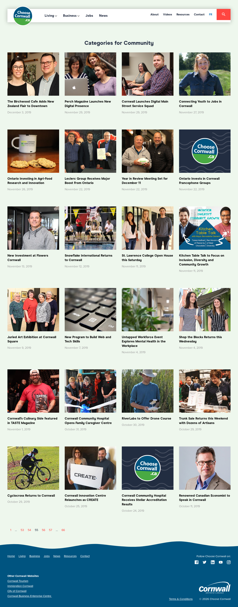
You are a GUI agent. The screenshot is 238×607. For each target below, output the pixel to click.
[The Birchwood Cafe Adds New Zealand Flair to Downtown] (33, 74)
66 (63, 530)
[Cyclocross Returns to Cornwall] (33, 468)
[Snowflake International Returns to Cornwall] (90, 228)
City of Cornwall (16, 591)
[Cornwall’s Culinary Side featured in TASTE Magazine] (33, 391)
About (154, 14)
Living (49, 16)
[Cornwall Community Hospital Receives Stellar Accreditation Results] (147, 468)
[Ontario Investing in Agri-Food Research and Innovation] (33, 151)
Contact (199, 14)
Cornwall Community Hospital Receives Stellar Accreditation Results (144, 500)
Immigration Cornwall (20, 586)
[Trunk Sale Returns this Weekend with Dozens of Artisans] (205, 391)
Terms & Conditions (181, 599)
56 (43, 530)
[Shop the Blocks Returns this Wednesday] (205, 309)
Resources (182, 14)
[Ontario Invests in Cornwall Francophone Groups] (205, 151)
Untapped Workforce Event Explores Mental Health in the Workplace (144, 341)
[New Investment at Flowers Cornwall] (33, 228)
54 (29, 530)
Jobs (89, 16)
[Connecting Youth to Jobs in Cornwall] (205, 74)
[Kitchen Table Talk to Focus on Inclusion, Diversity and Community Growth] (205, 228)
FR (210, 14)
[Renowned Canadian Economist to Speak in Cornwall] (205, 468)
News (103, 16)
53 (22, 530)
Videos (167, 14)
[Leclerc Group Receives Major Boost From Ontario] (90, 151)
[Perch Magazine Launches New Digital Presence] (90, 74)
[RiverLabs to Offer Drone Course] (147, 391)
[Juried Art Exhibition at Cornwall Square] (33, 309)
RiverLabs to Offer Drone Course (146, 418)
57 (50, 530)
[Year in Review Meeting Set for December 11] (147, 151)
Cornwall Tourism (17, 581)
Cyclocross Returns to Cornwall (31, 496)
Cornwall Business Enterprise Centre (29, 596)
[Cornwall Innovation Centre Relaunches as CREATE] (90, 468)
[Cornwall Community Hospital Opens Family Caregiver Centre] (90, 391)
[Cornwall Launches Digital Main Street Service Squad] (147, 74)
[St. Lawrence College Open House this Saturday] (147, 228)
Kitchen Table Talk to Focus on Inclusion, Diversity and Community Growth (201, 260)
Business (70, 16)
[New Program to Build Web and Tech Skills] (90, 309)
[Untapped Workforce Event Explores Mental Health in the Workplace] (147, 309)
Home (11, 556)
